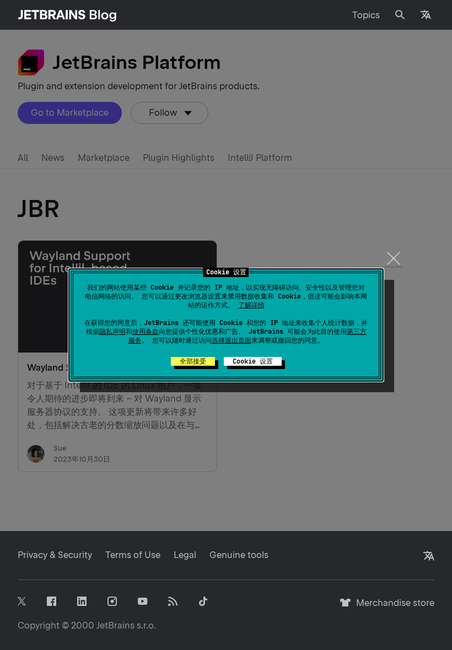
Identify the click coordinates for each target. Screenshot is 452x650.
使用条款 (145, 331)
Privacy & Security (55, 555)
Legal (185, 555)
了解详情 (251, 305)
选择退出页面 (231, 340)
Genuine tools (238, 555)
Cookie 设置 (253, 361)
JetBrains (115, 625)
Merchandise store (392, 608)
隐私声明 (112, 331)
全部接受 (193, 361)
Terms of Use (132, 555)
